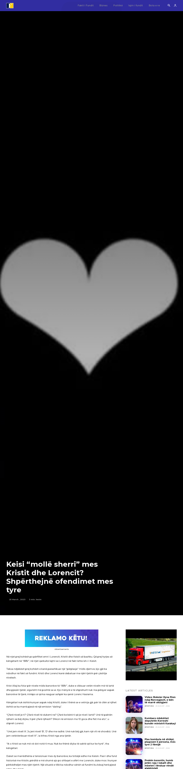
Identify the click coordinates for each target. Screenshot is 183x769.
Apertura (149, 706)
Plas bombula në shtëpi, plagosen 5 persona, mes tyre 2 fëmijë (160, 742)
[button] (169, 5)
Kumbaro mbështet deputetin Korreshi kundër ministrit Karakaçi (160, 721)
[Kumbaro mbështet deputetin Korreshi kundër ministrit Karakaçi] (134, 725)
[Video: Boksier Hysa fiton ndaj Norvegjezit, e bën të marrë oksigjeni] (134, 704)
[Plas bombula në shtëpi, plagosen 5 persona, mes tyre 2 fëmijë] (134, 746)
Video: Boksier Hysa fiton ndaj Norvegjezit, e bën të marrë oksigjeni (160, 700)
